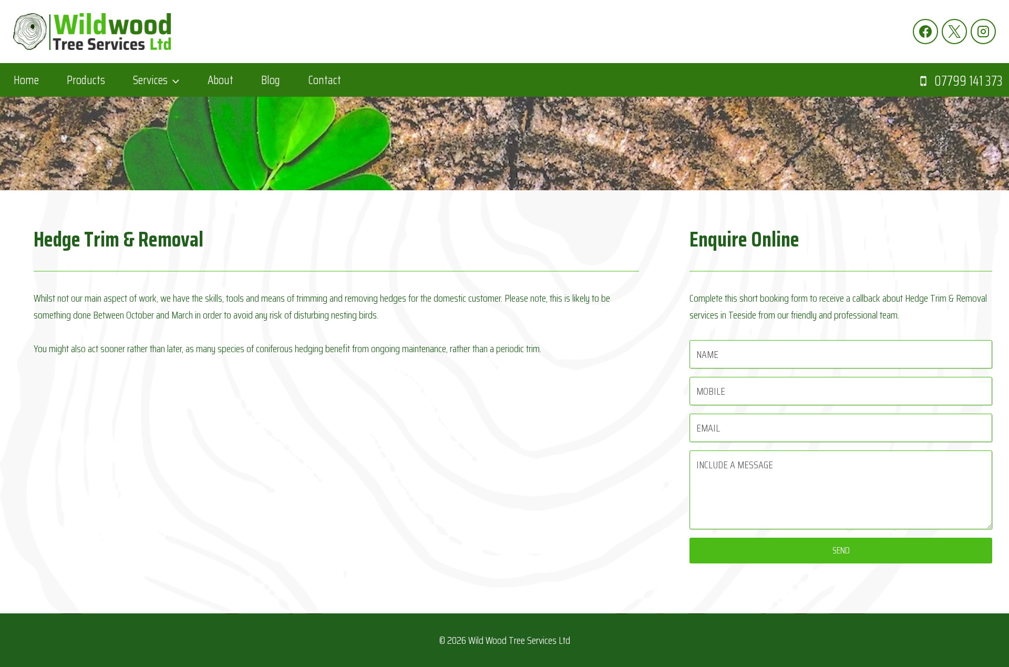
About (220, 79)
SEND (841, 550)
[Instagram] (983, 31)
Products (86, 79)
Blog (270, 79)
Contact (324, 79)
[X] (954, 31)
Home (26, 79)
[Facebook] (925, 31)
